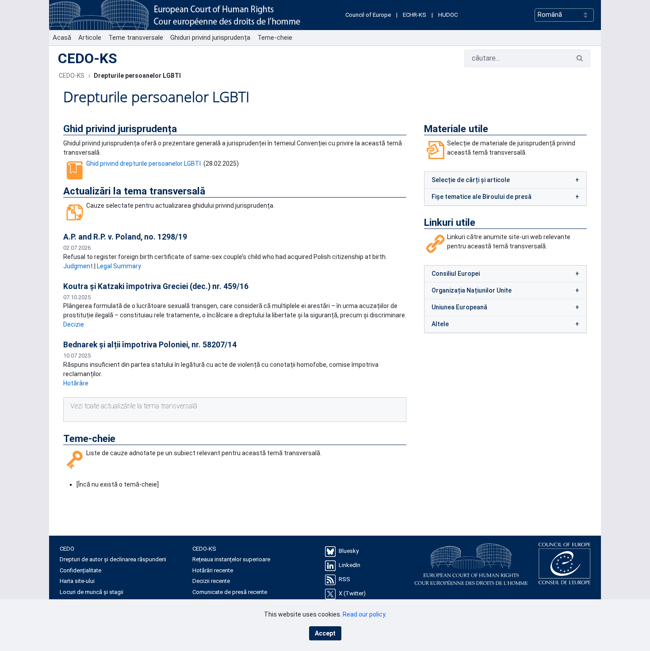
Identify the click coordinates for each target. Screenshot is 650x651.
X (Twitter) (352, 593)
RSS (344, 579)
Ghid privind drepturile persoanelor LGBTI (143, 163)
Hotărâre (75, 383)
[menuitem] (62, 38)
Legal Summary (119, 266)
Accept (325, 633)
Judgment (78, 266)
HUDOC (448, 14)
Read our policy (364, 614)
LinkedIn (349, 565)
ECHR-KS (414, 14)
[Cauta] (579, 58)
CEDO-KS (87, 58)
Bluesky (349, 551)
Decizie (73, 324)
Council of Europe (368, 14)
